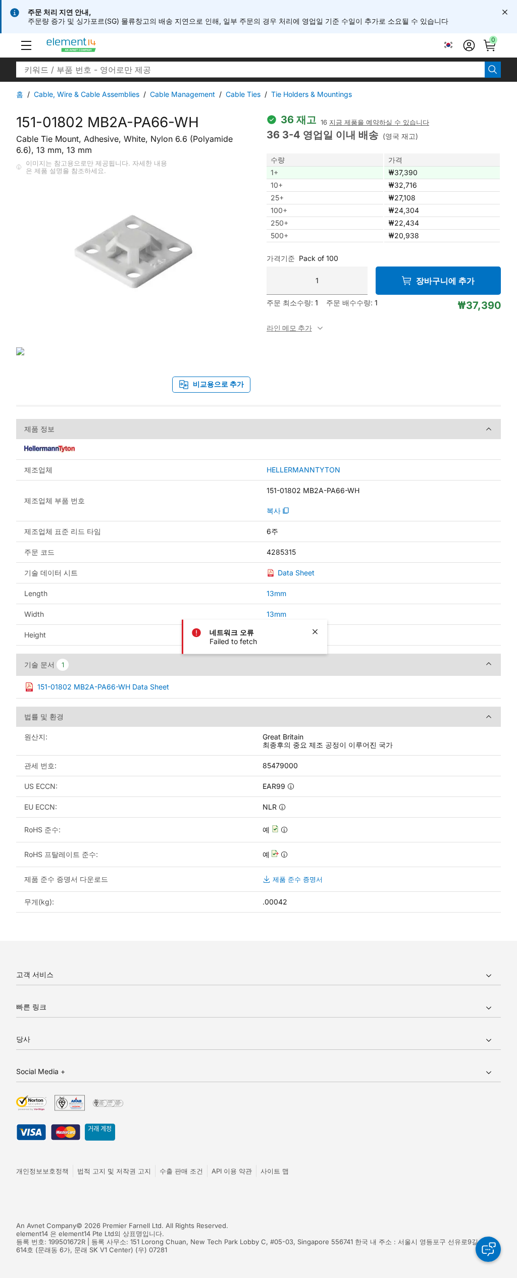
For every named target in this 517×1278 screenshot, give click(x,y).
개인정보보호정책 (42, 1171)
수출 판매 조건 (181, 1171)
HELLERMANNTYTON (303, 470)
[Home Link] (90, 45)
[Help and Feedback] (488, 1249)
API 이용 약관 (232, 1171)
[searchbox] (250, 70)
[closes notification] (505, 12)
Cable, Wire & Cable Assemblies (86, 94)
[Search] (493, 70)
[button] (26, 45)
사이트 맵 (275, 1171)
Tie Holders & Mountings (311, 94)
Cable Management (182, 94)
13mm (276, 593)
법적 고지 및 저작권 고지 (114, 1171)
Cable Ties (243, 94)
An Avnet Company (46, 1225)
